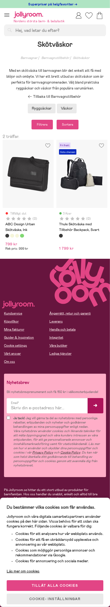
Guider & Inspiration (19, 337)
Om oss (9, 361)
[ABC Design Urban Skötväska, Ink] (7, 236)
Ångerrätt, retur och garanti (70, 313)
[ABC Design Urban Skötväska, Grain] (17, 236)
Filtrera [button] (42, 124)
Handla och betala (62, 329)
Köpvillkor (11, 321)
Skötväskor (81, 58)
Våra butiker (58, 345)
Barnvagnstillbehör (55, 58)
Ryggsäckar (42, 108)
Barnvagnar (29, 58)
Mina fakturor (14, 329)
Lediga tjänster (60, 353)
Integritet (56, 337)
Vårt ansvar (12, 353)
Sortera (67, 124)
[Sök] (10, 30)
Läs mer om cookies (23, 571)
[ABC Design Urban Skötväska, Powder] (12, 236)
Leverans (56, 321)
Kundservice (13, 313)
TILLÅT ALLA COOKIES (55, 585)
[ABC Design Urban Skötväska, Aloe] (22, 236)
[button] (6, 15)
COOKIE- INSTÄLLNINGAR (55, 599)
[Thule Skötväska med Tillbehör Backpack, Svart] (61, 236)
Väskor (67, 108)
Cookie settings (15, 345)
